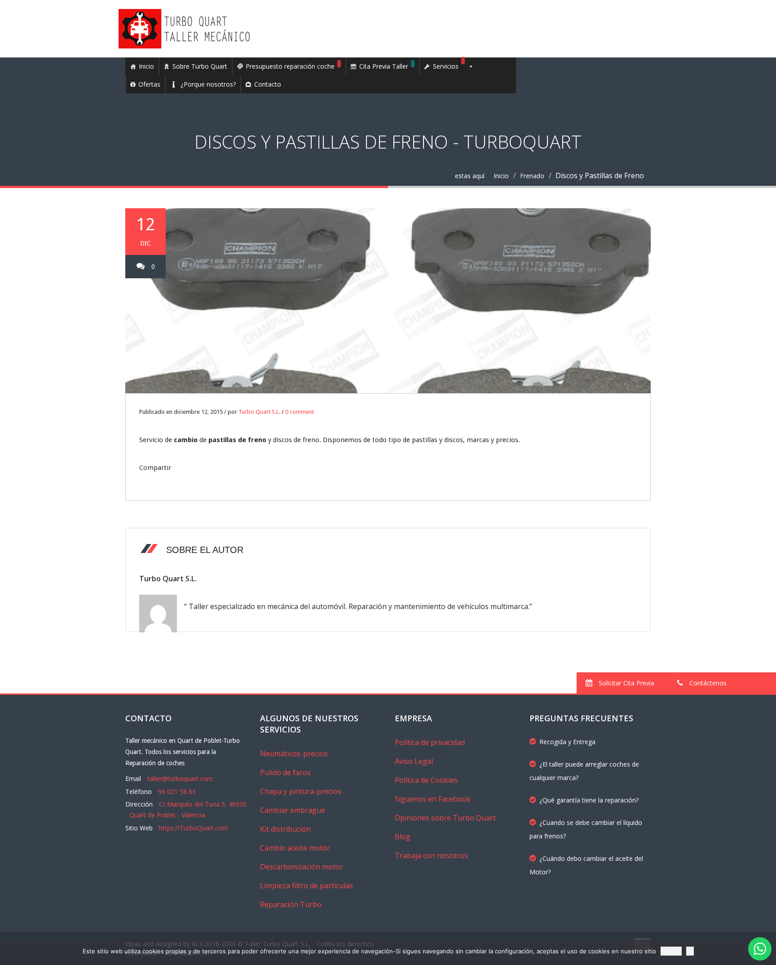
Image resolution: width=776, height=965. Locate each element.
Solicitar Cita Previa (625, 683)
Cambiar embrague (292, 810)
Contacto (267, 84)
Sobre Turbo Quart (199, 66)
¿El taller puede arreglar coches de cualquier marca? (584, 771)
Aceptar (671, 951)
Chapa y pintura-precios (300, 791)
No (690, 951)
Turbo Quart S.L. (259, 411)
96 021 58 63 (177, 791)
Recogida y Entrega (567, 741)
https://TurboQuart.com (193, 828)
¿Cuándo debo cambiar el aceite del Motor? (586, 865)
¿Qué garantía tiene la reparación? (589, 800)
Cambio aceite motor (295, 848)
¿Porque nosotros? (208, 84)
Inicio (146, 66)
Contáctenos (707, 683)
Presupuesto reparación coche (290, 66)
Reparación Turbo (291, 904)
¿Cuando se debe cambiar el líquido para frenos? (585, 829)
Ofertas (149, 84)
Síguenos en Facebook (433, 799)
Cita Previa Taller (383, 66)
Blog (402, 837)
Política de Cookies (426, 780)
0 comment (299, 411)
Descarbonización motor (301, 867)
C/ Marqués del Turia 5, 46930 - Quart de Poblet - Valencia (186, 809)
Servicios (446, 66)
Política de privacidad (430, 742)
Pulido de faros (285, 772)
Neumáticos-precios (294, 754)
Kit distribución (285, 829)
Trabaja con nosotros (431, 855)
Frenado (532, 175)
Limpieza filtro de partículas (306, 885)
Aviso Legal (414, 761)
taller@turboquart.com (180, 778)
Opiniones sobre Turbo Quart (445, 818)
